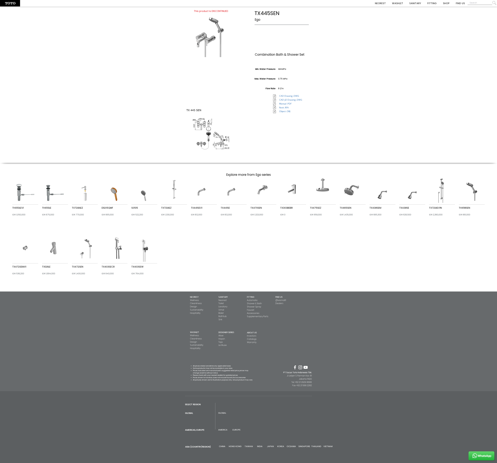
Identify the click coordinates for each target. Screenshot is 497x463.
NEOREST (194, 297)
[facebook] (295, 367)
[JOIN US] (481, 455)
